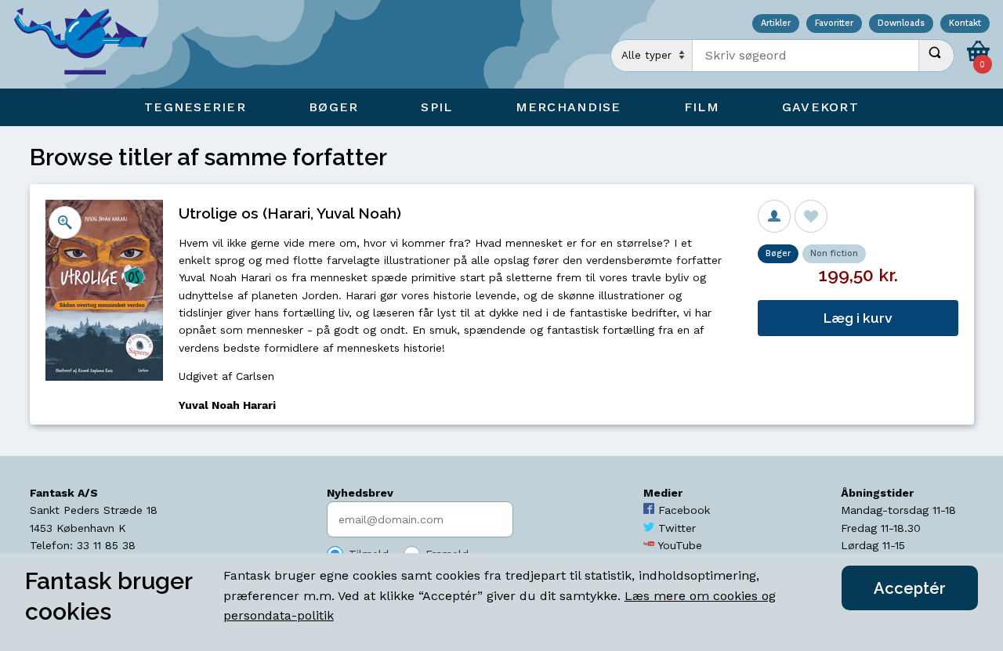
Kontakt (965, 24)
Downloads (901, 24)
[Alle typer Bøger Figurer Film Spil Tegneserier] (652, 55)
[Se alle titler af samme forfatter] (774, 216)
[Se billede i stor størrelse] (65, 222)
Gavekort (820, 106)
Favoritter (834, 24)
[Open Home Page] (88, 44)
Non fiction (834, 253)
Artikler (776, 24)
